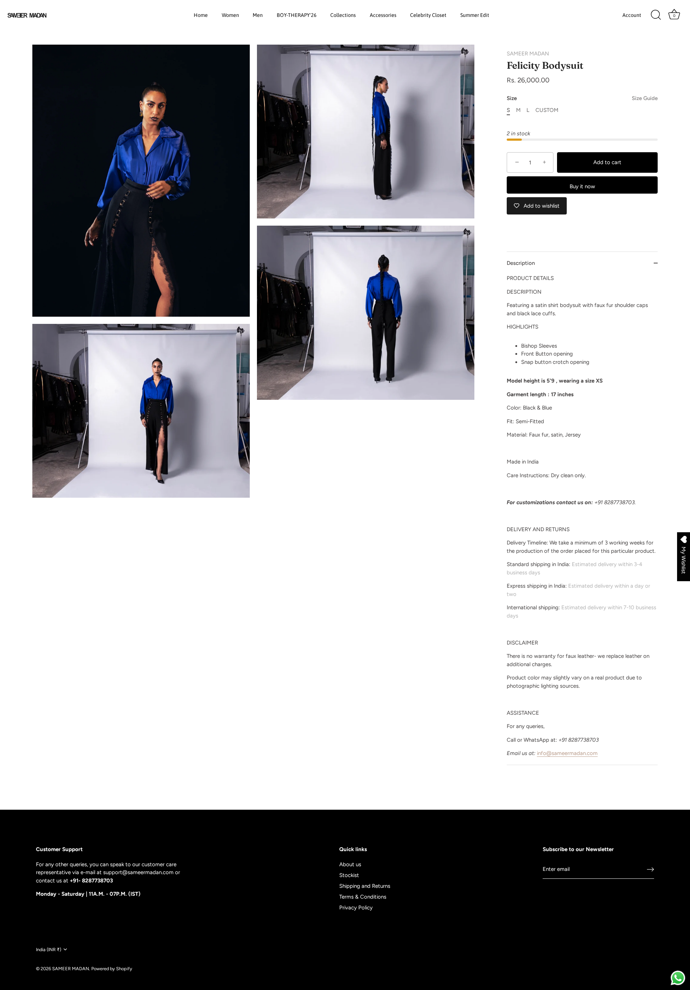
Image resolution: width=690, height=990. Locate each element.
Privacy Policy (356, 907)
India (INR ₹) (48, 949)
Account (631, 15)
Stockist (349, 875)
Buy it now (582, 186)
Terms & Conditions (362, 897)
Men (258, 15)
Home (201, 15)
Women (230, 15)
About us (350, 864)
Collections (343, 15)
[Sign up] (650, 869)
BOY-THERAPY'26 (297, 15)
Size (582, 98)
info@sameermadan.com (567, 753)
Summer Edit (474, 15)
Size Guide (645, 98)
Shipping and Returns (364, 886)
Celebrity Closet (428, 15)
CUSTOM (546, 110)
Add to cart (607, 162)
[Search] (656, 15)
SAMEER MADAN (528, 53)
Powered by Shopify (111, 968)
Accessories (383, 15)
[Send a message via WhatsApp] (678, 977)
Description (521, 263)
